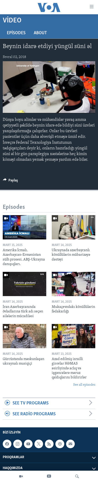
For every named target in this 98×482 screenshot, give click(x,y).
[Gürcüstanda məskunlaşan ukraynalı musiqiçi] (24, 336)
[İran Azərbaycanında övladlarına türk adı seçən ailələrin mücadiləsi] (24, 284)
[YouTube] (49, 476)
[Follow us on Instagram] (17, 444)
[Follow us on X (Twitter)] (38, 444)
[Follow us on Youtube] (28, 444)
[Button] (10, 181)
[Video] (21, 476)
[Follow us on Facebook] (7, 444)
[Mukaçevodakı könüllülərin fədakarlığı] (73, 284)
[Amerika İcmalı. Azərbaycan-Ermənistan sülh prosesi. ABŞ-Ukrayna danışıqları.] (24, 227)
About (40, 33)
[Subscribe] (70, 444)
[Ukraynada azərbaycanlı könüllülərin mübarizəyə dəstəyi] (73, 227)
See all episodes (84, 385)
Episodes (16, 33)
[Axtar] (77, 476)
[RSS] (49, 444)
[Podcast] (59, 444)
